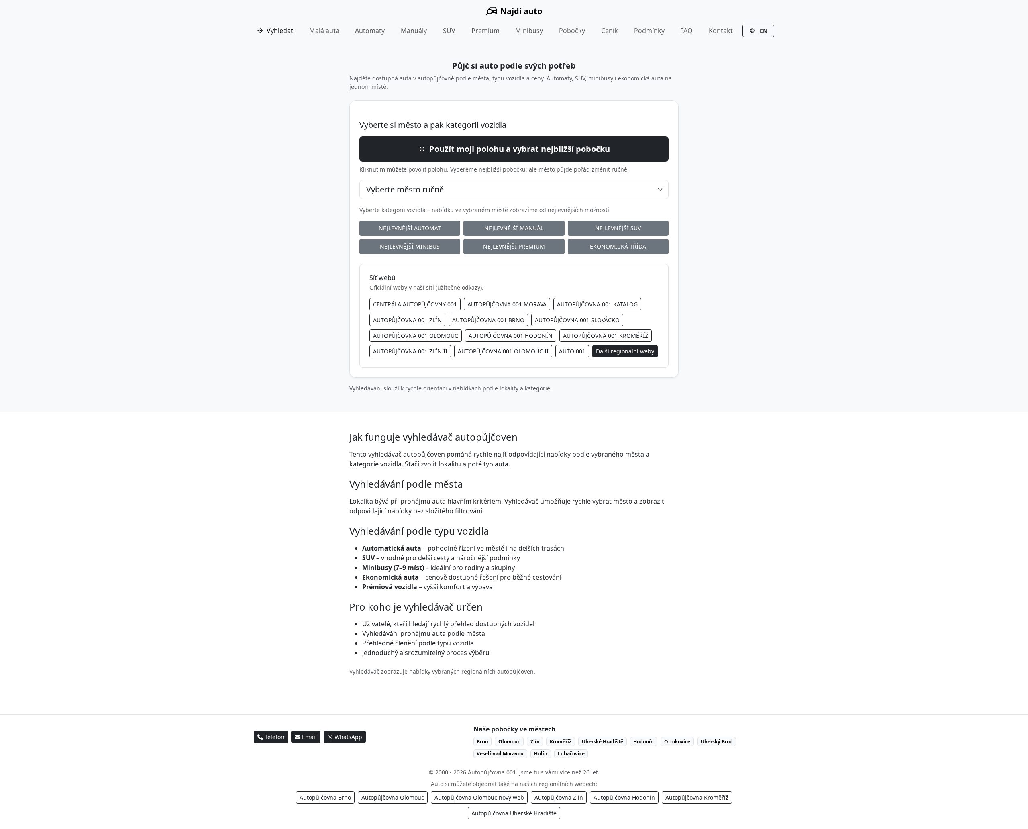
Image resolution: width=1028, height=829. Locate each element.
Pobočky (572, 30)
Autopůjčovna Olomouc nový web (479, 797)
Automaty (370, 30)
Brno (482, 741)
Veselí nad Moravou (500, 753)
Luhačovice (571, 753)
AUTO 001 (572, 351)
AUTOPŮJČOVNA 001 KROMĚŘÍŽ (605, 335)
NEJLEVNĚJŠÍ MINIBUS (410, 246)
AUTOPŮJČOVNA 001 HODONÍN (511, 335)
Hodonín (643, 741)
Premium (485, 30)
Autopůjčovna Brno (325, 797)
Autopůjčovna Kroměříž (696, 797)
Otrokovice (677, 741)
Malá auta (324, 30)
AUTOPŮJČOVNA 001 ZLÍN (407, 320)
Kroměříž (560, 741)
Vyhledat (280, 30)
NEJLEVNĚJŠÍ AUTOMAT (410, 228)
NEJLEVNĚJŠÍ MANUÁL (513, 228)
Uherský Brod (717, 741)
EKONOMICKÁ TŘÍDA (618, 246)
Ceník (609, 30)
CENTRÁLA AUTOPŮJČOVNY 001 (415, 304)
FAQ (686, 30)
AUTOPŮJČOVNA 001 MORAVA (507, 304)
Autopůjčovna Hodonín (624, 797)
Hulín (540, 753)
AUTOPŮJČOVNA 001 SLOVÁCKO (577, 320)
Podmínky (649, 30)
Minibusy (529, 30)
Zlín (535, 741)
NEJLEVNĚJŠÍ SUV (618, 228)
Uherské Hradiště (602, 741)
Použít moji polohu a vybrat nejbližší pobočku (519, 148)
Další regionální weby (625, 351)
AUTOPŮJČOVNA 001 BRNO (488, 320)
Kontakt (721, 30)
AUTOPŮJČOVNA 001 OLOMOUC (415, 335)
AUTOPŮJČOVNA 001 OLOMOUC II (503, 351)
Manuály (414, 30)
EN (762, 31)
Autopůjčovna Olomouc (392, 797)
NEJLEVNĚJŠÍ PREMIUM (514, 246)
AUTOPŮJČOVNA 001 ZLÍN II (410, 351)
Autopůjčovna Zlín (558, 797)
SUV (449, 30)
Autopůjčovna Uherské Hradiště (514, 813)
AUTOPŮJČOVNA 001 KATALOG (597, 304)
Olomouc (509, 741)
